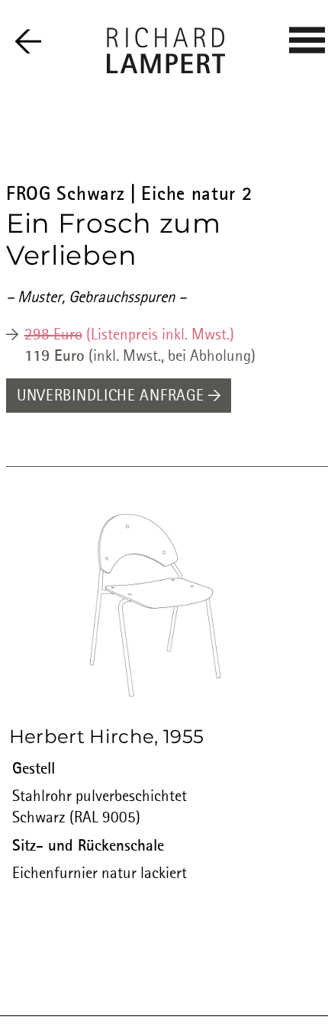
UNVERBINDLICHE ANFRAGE (112, 396)
